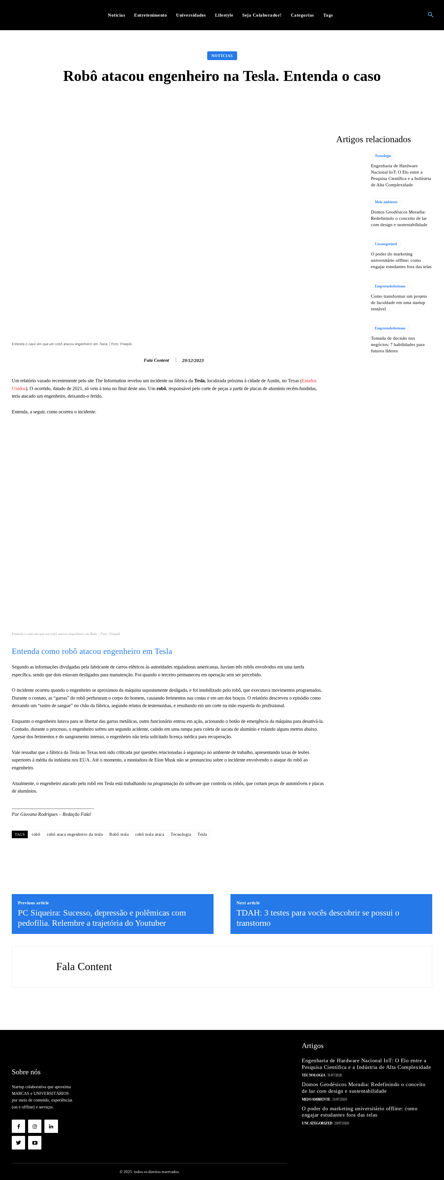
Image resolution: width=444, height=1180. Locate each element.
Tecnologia (181, 834)
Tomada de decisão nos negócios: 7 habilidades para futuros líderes (398, 344)
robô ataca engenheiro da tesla (75, 834)
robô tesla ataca (149, 834)
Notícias (222, 55)
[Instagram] (34, 1126)
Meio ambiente (386, 202)
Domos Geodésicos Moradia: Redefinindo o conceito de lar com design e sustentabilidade (399, 218)
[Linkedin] (51, 1126)
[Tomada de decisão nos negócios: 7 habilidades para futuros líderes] (350, 339)
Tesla (202, 834)
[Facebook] (18, 1126)
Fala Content (156, 360)
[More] (318, 102)
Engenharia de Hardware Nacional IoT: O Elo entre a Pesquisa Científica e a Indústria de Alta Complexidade (366, 1063)
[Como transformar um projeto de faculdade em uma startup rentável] (350, 297)
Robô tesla (119, 834)
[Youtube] (34, 1142)
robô (36, 834)
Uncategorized (386, 244)
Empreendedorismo (390, 286)
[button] (430, 15)
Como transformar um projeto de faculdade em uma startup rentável (399, 302)
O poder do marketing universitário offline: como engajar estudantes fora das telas (401, 260)
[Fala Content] (137, 360)
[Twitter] (18, 1142)
